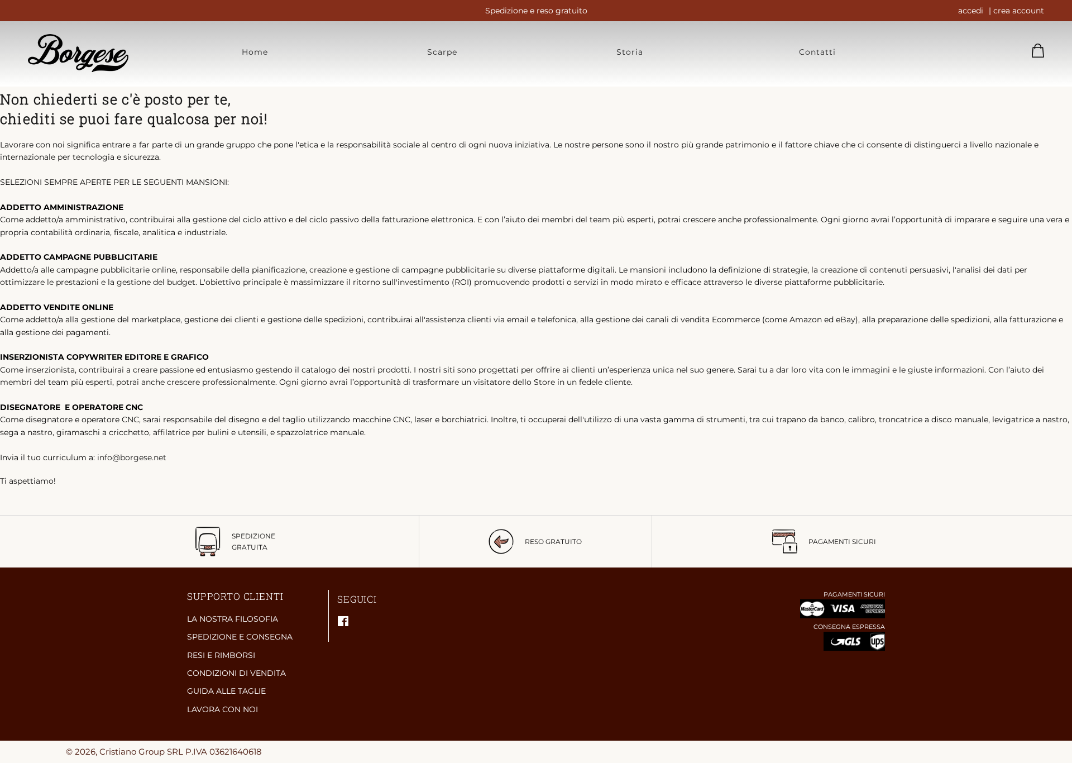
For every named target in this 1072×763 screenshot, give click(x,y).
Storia (629, 52)
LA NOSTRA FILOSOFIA (232, 619)
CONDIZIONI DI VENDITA (236, 673)
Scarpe (442, 52)
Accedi (970, 11)
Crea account (1018, 11)
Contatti (817, 52)
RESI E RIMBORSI (221, 655)
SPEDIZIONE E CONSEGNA (240, 637)
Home (255, 52)
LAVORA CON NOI (222, 709)
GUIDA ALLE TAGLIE (226, 691)
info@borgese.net (131, 457)
